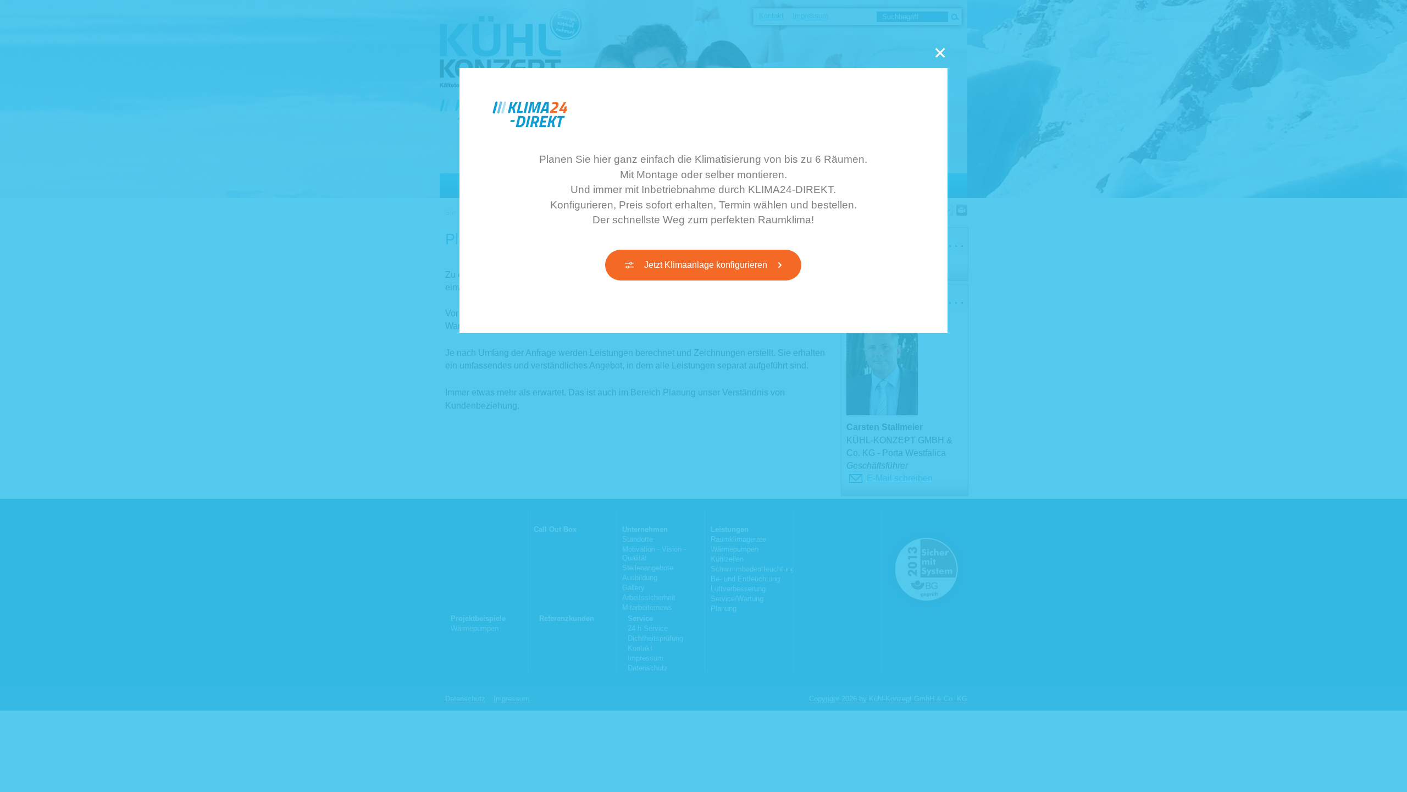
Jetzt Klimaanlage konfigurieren (705, 265)
